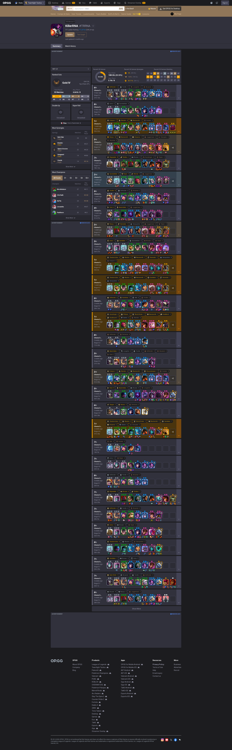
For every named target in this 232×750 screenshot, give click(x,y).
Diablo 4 (95, 705)
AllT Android (125, 670)
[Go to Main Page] (7, 3)
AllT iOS (124, 673)
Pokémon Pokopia (99, 688)
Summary (56, 46)
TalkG (94, 722)
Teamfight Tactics (35, 3)
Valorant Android (127, 676)
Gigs (93, 728)
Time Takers (96, 711)
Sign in (225, 3)
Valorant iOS (125, 679)
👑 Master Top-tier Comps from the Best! (151, 9)
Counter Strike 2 (98, 699)
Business (177, 664)
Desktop (95, 714)
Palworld (95, 670)
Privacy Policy (158, 664)
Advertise (177, 667)
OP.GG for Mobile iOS (129, 667)
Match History (70, 46)
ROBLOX (95, 682)
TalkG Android (126, 688)
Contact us (157, 676)
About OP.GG (77, 664)
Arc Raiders (96, 693)
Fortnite (95, 702)
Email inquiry (157, 673)
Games (94, 717)
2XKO (94, 708)
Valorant (95, 676)
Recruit (176, 670)
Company (76, 667)
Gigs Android (126, 682)
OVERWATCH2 (97, 685)
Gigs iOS (124, 685)
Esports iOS (125, 696)
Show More (69, 167)
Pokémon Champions (100, 673)
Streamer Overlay (98, 731)
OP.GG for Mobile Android (130, 664)
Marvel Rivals (97, 691)
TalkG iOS (124, 691)
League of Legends (99, 664)
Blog (74, 670)
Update (70, 35)
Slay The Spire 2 (98, 696)
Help (154, 670)
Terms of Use (158, 667)
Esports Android (127, 693)
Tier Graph (81, 35)
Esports (95, 725)
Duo (93, 720)
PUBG (94, 679)
